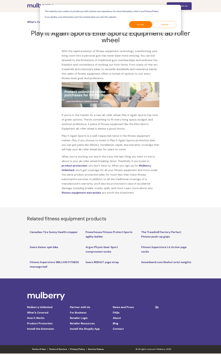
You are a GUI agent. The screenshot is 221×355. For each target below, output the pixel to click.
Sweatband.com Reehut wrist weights (166, 262)
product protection (74, 165)
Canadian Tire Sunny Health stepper (54, 232)
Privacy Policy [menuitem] (77, 349)
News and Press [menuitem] (123, 307)
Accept (140, 24)
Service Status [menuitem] (96, 349)
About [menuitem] (117, 318)
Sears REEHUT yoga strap (102, 262)
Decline (164, 24)
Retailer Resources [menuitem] (82, 323)
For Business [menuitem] (78, 312)
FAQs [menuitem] (116, 312)
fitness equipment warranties (81, 192)
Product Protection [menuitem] (40, 323)
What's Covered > (39, 22)
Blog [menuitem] (115, 323)
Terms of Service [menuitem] (58, 349)
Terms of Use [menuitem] (39, 349)
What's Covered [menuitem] (37, 312)
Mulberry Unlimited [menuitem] (39, 307)
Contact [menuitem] (118, 329)
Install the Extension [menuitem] (40, 329)
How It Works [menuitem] (36, 318)
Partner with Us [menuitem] (80, 307)
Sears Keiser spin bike (44, 247)
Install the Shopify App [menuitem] (85, 329)
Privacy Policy (151, 11)
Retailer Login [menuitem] (79, 318)
